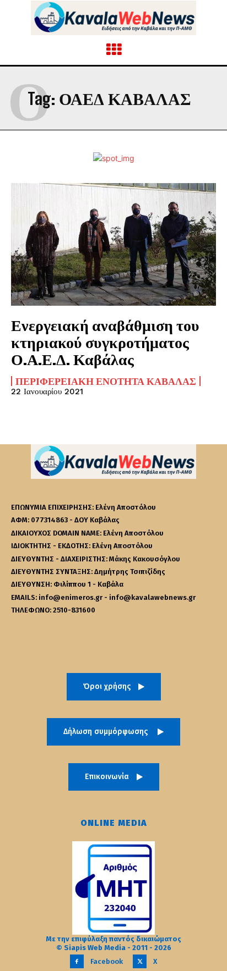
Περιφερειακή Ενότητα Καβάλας (105, 381)
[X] (140, 961)
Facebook (106, 961)
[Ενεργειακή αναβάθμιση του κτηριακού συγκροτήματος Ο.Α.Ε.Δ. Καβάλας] (113, 244)
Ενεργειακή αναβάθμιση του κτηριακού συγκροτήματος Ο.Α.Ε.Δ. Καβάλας (105, 342)
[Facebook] (77, 961)
